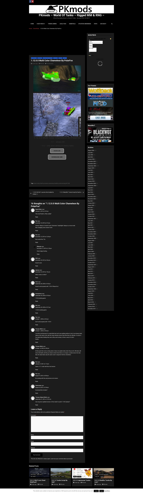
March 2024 (91, 194)
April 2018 (90, 300)
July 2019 (90, 269)
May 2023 (90, 201)
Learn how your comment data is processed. (62, 458)
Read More (107, 491)
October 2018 (91, 286)
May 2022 (90, 207)
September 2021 (92, 218)
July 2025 (90, 170)
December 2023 (92, 196)
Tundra (60, 58)
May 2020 (90, 247)
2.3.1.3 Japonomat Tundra (81, 480)
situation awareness (84, 23)
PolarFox (40, 58)
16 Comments (50, 63)
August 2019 (91, 267)
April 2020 (90, 249)
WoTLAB (68, 183)
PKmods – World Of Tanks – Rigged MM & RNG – (71, 15)
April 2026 (90, 157)
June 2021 (90, 220)
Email (32, 441)
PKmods (42, 63)
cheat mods (40, 23)
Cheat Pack (39, 474)
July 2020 (90, 242)
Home (32, 23)
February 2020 (91, 253)
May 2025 (90, 174)
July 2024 (90, 187)
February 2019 (91, 278)
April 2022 (90, 209)
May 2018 (90, 297)
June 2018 (90, 295)
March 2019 (91, 275)
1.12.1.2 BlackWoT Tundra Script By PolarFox (70, 192)
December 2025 (92, 161)
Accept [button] (96, 491)
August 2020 (91, 240)
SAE (59, 476)
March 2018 (91, 302)
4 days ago (55, 484)
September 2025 (92, 166)
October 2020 (91, 236)
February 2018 (91, 304)
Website (33, 447)
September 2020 (92, 238)
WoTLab (64, 58)
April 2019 (90, 273)
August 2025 (91, 168)
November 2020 (92, 234)
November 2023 (92, 198)
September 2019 (92, 264)
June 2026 (90, 154)
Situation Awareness (47, 58)
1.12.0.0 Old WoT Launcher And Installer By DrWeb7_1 (43, 193)
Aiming (75, 476)
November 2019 (92, 260)
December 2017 (92, 308)
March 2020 (91, 251)
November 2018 (92, 284)
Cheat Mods (33, 58)
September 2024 (92, 185)
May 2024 (90, 190)
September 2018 (92, 289)
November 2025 (92, 163)
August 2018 (91, 291)
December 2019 (92, 258)
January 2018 (91, 306)
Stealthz (55, 58)
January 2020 (91, 256)
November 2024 (92, 183)
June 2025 (90, 172)
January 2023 (91, 203)
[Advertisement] (57, 44)
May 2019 (90, 271)
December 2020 (92, 231)
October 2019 (91, 262)
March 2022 (91, 212)
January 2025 (91, 181)
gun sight (103, 23)
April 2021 (90, 225)
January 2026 (91, 159)
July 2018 (90, 293)
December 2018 (92, 282)
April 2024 (90, 192)
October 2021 (91, 216)
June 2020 (90, 245)
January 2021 (91, 229)
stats (95, 23)
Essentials (72, 23)
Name (32, 434)
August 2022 (91, 205)
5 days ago (77, 482)
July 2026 (90, 152)
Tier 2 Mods (33, 476)
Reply (36, 217)
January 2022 (91, 214)
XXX (36, 258)
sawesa (37, 270)
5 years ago (35, 63)
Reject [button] (101, 491)
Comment (34, 415)
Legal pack (63, 23)
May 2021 (90, 223)
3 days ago (34, 484)
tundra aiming (52, 23)
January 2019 (91, 280)
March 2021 (91, 227)
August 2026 (91, 150)
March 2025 (91, 179)
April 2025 (90, 176)
